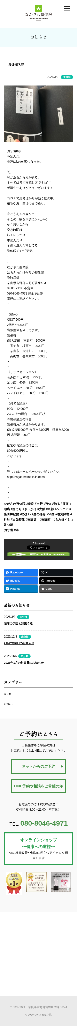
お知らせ (9, 704)
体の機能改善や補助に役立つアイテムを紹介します (38, 849)
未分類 (7, 694)
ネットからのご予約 (38, 766)
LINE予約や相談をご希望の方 (38, 786)
